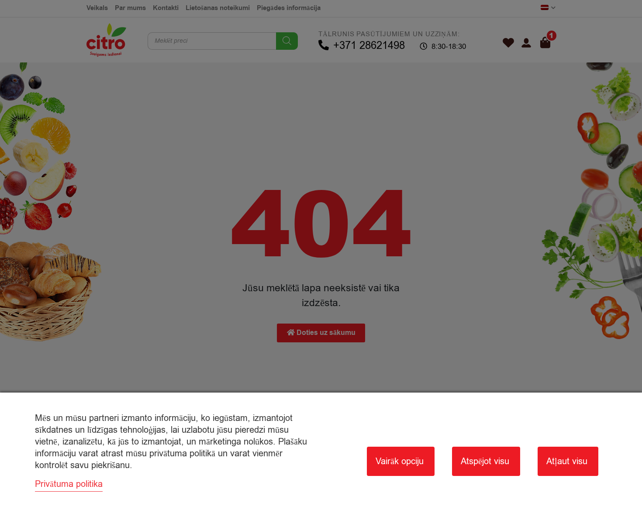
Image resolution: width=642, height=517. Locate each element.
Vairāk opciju (400, 461)
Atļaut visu (566, 461)
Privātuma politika (69, 484)
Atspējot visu (485, 461)
